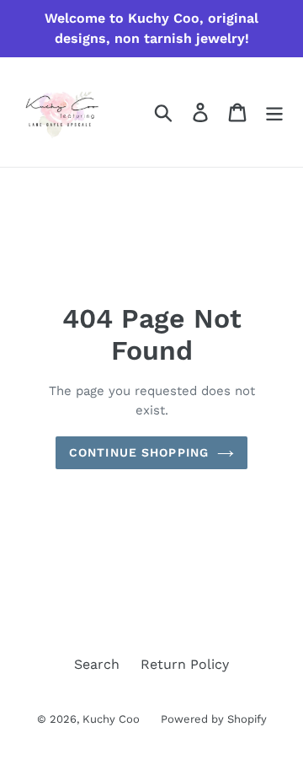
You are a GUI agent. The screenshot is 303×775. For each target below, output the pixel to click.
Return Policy (185, 664)
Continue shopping (139, 452)
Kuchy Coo (111, 719)
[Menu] (274, 112)
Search (97, 664)
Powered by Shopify (214, 719)
